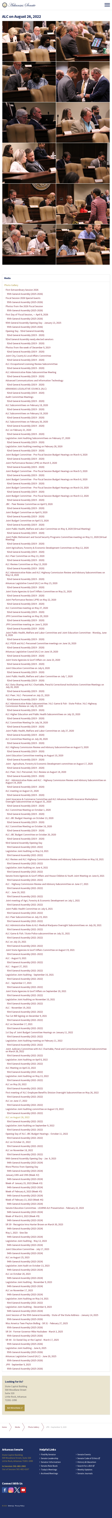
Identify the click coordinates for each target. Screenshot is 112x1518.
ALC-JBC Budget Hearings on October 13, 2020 (29, 818)
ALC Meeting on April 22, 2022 (21, 1067)
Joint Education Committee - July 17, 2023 (27, 1249)
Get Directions (14, 1408)
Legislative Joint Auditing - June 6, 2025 (26, 1348)
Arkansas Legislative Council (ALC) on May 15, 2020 (31, 583)
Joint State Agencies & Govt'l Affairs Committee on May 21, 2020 (39, 591)
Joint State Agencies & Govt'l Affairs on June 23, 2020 (33, 659)
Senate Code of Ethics (87, 1458)
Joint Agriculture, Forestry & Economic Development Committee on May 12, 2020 (47, 547)
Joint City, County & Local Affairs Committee (28, 355)
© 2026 (4, 1506)
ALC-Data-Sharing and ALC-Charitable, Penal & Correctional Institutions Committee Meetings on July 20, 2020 (55, 686)
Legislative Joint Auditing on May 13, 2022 (27, 1076)
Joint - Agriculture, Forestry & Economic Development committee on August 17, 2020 (49, 763)
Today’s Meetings (49, 1469)
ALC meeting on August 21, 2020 (22, 790)
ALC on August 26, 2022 (18, 1117)
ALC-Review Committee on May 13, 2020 (26, 564)
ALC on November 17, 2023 (19, 1290)
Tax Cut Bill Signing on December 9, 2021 (26, 1015)
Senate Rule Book (49, 1466)
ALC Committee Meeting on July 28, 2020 (27, 739)
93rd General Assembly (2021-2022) (25, 846)
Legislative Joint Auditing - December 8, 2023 (29, 1306)
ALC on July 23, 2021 (16, 941)
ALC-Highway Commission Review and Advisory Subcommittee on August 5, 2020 (47, 747)
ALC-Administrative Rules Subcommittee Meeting (31, 372)
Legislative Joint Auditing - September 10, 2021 (30, 974)
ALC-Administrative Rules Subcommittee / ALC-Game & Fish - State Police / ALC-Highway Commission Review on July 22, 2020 (51, 705)
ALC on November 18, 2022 (19, 1150)
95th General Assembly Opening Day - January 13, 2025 (33, 322)
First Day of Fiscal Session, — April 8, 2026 (27, 314)
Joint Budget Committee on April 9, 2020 (26, 512)
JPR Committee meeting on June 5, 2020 (27, 624)
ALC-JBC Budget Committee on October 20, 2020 (31, 834)
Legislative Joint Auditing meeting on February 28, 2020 (34, 446)
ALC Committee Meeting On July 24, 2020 (27, 722)
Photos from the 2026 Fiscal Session (24, 306)
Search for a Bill (84, 1466)
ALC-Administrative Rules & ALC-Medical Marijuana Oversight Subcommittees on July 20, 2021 (54, 925)
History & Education (86, 1462)
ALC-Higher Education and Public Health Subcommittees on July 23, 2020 (43, 714)
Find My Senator (48, 1454)
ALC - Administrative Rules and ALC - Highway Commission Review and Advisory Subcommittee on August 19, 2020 (56, 781)
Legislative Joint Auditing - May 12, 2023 (26, 1240)
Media (7, 278)
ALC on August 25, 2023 (18, 1257)
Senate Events (84, 1454)
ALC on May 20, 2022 (16, 1084)
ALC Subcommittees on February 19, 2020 (27, 413)
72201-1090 (11, 1400)
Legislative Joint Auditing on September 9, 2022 (30, 1125)
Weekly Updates (84, 1469)
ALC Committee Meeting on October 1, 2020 (28, 809)
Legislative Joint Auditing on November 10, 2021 (30, 999)
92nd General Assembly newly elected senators (29, 339)
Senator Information (51, 1462)
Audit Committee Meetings (19, 396)
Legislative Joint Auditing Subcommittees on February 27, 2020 (38, 438)
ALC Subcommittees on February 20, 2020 (27, 421)
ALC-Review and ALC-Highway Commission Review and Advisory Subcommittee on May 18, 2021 (55, 859)
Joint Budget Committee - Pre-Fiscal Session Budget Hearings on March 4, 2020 (46, 454)
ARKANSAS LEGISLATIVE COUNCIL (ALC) (26, 388)
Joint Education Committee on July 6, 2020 (28, 668)
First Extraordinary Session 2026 (22, 289)
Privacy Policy (19, 1506)
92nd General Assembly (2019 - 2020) (25, 335)
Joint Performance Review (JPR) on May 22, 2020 (31, 599)
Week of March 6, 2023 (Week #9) (22, 1216)
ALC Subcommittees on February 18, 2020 (27, 405)
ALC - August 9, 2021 (16, 958)
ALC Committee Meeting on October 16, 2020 (29, 826)
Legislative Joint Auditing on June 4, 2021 (27, 867)
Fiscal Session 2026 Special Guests (23, 298)
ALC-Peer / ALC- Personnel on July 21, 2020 (27, 695)
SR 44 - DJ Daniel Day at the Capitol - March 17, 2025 (32, 1339)
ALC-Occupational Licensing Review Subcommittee (32, 364)
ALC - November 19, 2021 (18, 1007)
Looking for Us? (14, 1381)
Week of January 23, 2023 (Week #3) (24, 1183)
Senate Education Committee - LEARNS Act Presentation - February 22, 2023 (45, 1207)
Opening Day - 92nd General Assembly (25, 331)
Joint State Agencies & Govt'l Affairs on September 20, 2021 (36, 991)
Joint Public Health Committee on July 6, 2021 (29, 908)
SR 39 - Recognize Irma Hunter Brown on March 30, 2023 (34, 1224)
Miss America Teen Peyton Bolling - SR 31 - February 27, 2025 (37, 1323)
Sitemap (11, 1506)
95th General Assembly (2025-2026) (25, 293)
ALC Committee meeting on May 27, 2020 (27, 607)
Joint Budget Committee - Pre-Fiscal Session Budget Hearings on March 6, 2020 (46, 479)
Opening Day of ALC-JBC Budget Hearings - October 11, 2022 (37, 1133)
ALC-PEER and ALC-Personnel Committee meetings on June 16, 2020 (41, 643)
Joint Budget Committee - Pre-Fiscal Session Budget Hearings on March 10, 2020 (47, 487)
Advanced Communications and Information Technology (34, 380)
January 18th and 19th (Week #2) (22, 1175)
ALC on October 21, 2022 (18, 1142)
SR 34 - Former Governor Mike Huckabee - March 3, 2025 (34, 1331)
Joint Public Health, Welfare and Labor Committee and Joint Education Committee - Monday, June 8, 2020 (56, 634)
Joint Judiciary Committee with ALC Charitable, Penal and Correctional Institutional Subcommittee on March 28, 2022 (56, 1050)
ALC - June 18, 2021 (15, 892)
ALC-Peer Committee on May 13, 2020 (25, 556)
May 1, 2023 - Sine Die (17, 1232)
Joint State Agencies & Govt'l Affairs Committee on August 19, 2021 (40, 950)
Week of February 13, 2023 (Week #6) (24, 1199)
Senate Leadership (49, 1458)
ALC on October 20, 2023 (18, 1273)
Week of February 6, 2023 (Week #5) (24, 1191)
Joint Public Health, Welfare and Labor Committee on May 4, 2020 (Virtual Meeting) (48, 528)
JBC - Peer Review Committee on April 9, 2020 (29, 504)
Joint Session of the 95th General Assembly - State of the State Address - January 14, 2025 (52, 1315)
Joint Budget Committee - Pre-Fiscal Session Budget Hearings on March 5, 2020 (46, 471)
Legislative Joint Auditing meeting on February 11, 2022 (34, 1040)
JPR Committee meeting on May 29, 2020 (27, 616)
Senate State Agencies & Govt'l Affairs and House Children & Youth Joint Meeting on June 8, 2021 (55, 875)
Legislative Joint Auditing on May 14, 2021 (27, 851)
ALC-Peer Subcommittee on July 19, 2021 (27, 917)
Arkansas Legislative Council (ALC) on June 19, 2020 (32, 651)
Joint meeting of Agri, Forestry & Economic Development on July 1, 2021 (43, 900)
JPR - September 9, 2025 (18, 1364)
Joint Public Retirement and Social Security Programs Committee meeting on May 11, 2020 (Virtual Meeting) (56, 538)
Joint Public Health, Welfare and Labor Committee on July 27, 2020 (40, 730)
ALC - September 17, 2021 (19, 982)
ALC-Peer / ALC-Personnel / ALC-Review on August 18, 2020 (36, 771)
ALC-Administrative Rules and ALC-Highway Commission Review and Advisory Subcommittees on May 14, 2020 (55, 574)
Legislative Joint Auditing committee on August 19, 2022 (35, 1109)
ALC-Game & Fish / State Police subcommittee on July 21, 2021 (38, 933)
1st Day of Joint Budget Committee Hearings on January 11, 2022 (39, 1032)
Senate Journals (85, 1473)
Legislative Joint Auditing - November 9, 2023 (29, 1282)
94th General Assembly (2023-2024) (25, 1162)
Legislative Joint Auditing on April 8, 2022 (27, 1059)
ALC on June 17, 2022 (16, 1100)
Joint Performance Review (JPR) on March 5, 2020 (31, 462)
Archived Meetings (49, 1473)
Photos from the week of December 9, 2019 (28, 347)
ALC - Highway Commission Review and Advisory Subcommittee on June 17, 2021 (47, 884)
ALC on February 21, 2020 (18, 429)
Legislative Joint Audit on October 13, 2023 (28, 1265)
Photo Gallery (11, 285)
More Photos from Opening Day (22, 1166)
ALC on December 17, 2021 (19, 1024)
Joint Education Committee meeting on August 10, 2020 (34, 755)
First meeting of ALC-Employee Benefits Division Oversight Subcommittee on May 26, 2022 (52, 1092)
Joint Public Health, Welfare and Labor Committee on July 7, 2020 (39, 676)
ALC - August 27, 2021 (17, 966)
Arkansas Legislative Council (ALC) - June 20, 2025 (31, 1356)
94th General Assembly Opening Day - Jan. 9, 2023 (31, 1158)
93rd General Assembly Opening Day (24, 842)
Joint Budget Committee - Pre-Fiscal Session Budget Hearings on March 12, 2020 (47, 495)
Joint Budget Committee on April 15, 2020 (27, 520)
